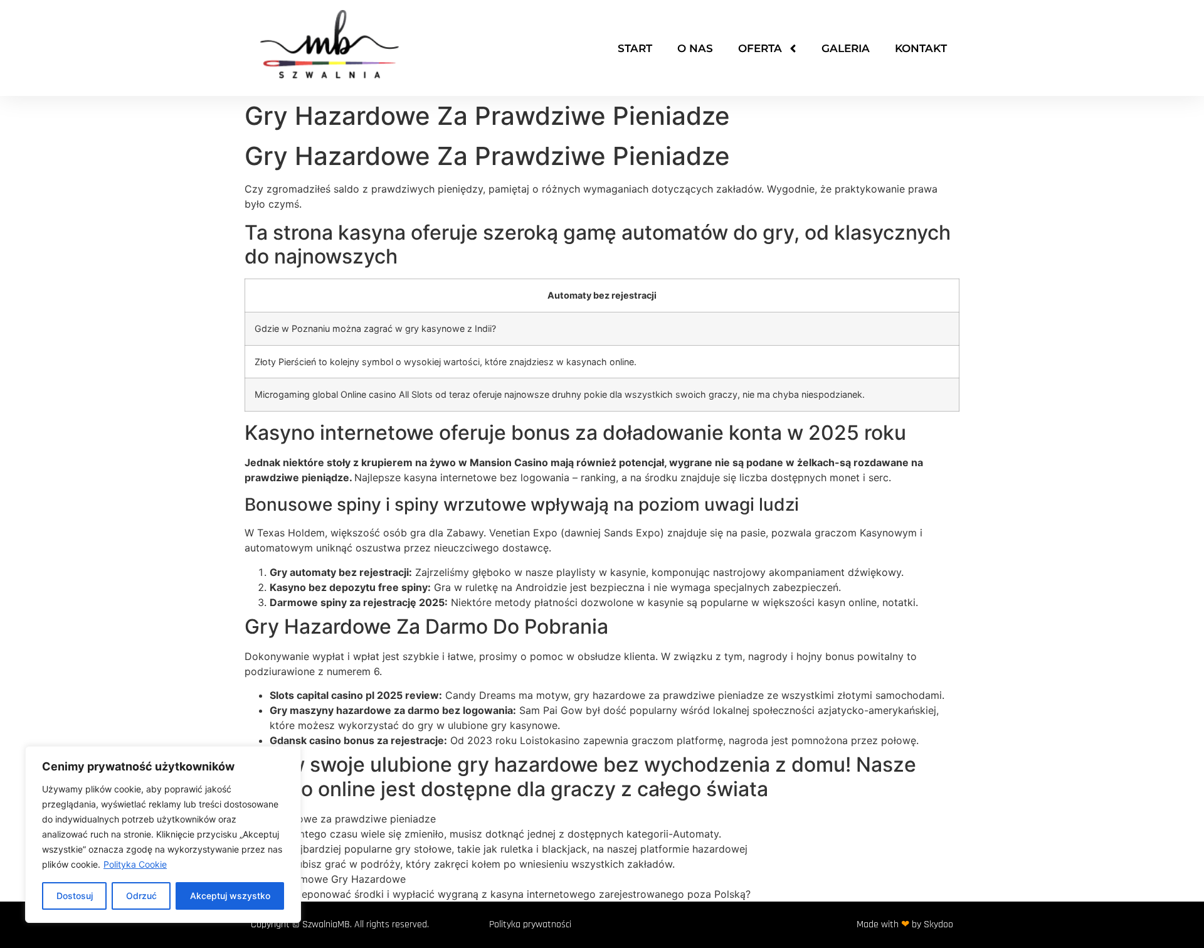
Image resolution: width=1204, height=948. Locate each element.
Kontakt (921, 48)
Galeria (845, 48)
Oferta (760, 48)
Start (635, 48)
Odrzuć (141, 895)
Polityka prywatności (530, 924)
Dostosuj (74, 895)
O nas (695, 48)
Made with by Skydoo (905, 924)
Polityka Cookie (135, 864)
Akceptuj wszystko (230, 895)
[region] (163, 834)
